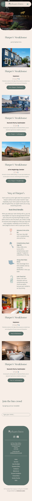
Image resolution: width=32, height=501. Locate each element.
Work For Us (16, 471)
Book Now (3, 4)
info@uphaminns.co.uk (16, 453)
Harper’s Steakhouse (16, 71)
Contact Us (16, 468)
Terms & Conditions (16, 473)
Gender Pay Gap (16, 478)
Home (16, 459)
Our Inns (16, 461)
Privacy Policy (16, 475)
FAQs (16, 480)
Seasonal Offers (16, 466)
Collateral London (20, 490)
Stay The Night (16, 464)
